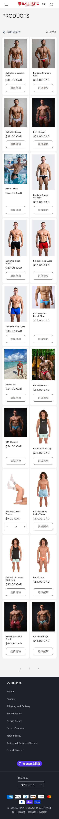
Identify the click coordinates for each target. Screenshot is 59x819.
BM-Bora (10, 384)
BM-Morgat (39, 132)
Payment (11, 698)
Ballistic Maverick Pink (15, 74)
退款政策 (21, 812)
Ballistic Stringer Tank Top (14, 578)
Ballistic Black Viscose (40, 196)
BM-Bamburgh (41, 636)
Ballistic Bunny (13, 132)
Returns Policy (14, 713)
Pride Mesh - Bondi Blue (40, 314)
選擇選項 (15, 88)
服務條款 (43, 812)
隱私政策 (32, 812)
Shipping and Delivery (18, 706)
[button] (6, 4)
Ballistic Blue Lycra (15, 326)
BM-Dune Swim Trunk (14, 637)
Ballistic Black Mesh (13, 262)
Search (10, 691)
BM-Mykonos (40, 385)
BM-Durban (12, 442)
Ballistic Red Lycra (42, 261)
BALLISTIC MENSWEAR (25, 808)
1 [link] (20, 668)
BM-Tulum (38, 577)
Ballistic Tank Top (42, 448)
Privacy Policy (14, 720)
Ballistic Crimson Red (42, 74)
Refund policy (14, 735)
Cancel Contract (15, 750)
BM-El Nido (12, 188)
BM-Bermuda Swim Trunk (40, 513)
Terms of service (15, 728)
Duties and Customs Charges (22, 743)
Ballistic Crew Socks (13, 513)
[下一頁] (38, 668)
